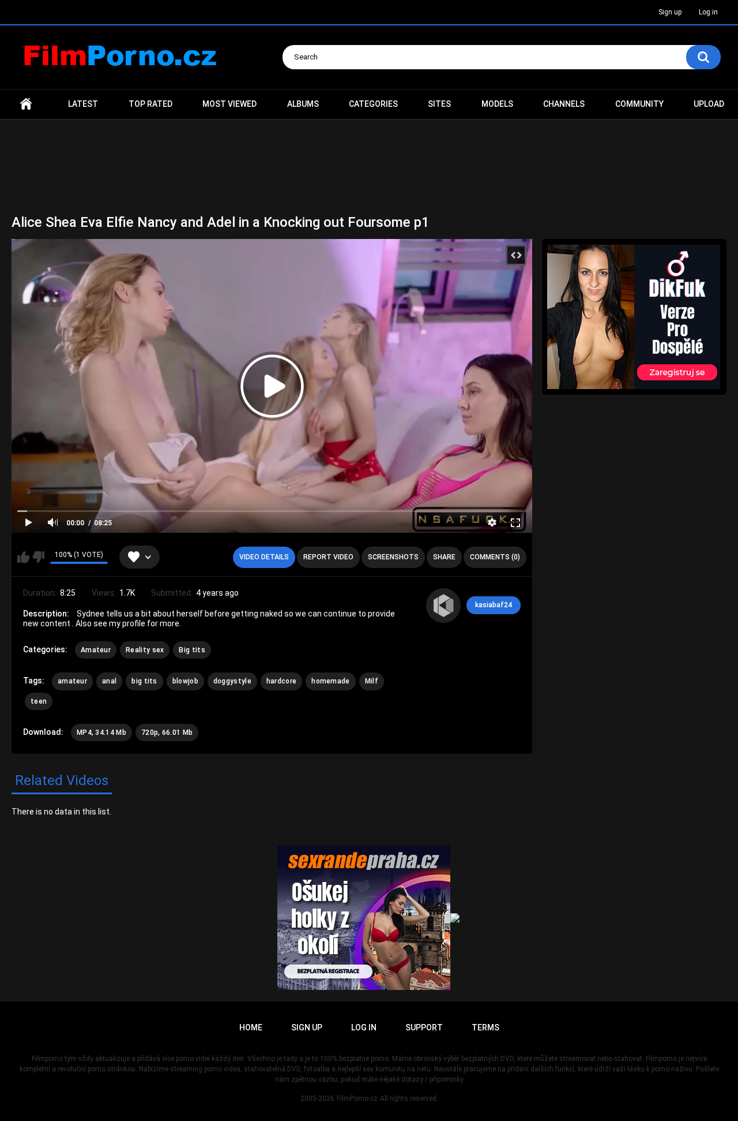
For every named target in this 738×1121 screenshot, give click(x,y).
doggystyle (232, 681)
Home (26, 104)
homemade (330, 681)
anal (109, 681)
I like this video (23, 557)
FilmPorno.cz (357, 1098)
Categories (373, 104)
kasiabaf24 (493, 605)
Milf (371, 681)
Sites (439, 104)
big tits (144, 681)
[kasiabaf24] (443, 605)
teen (39, 701)
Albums (303, 104)
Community (639, 104)
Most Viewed (229, 104)
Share (444, 557)
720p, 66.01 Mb (167, 732)
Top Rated (150, 104)
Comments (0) (495, 557)
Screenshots (393, 557)
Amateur (96, 650)
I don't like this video (38, 557)
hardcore (281, 681)
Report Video (328, 557)
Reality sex (145, 650)
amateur (72, 681)
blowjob (185, 681)
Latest (83, 104)
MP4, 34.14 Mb (101, 732)
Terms (485, 1027)
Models (497, 104)
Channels (564, 104)
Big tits (192, 650)
